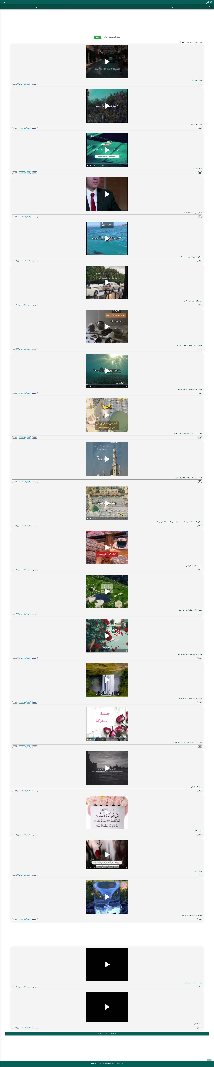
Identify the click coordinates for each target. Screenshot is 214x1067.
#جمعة (176, 433)
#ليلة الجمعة (176, 742)
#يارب (187, 742)
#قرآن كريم (187, 301)
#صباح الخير (189, 566)
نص (173, 7)
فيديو (37, 7)
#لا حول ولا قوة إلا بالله (190, 345)
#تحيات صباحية (192, 915)
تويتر (28, 84)
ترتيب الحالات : (197, 42)
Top (209, 1061)
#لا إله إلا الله (182, 698)
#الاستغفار (187, 213)
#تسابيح (190, 257)
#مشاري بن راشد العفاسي (185, 389)
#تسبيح (195, 257)
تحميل (14, 84)
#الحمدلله (194, 80)
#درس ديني (194, 124)
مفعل (97, 37)
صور (105, 7)
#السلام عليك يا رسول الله (163, 522)
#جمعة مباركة (198, 433)
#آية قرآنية (198, 301)
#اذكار (200, 80)
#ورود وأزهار (193, 654)
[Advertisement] (107, 21)
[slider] (107, 163)
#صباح (200, 566)
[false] (2, 2)
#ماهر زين (175, 522)
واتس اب (21, 84)
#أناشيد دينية (182, 522)
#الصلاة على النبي (183, 433)
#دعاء (191, 742)
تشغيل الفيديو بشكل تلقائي (112, 37)
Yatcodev (93, 1063)
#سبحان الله (183, 257)
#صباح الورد (189, 610)
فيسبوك (34, 84)
